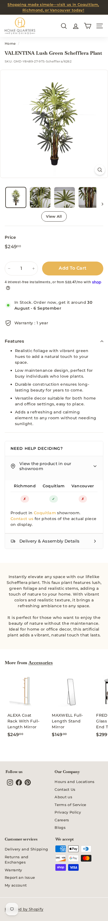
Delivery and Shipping (26, 849)
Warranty (13, 870)
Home (10, 43)
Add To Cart (72, 268)
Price (10, 237)
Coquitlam (54, 485)
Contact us (22, 518)
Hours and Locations (75, 781)
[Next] (99, 203)
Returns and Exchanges (17, 860)
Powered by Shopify (24, 909)
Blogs (60, 827)
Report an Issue (20, 877)
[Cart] (87, 26)
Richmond (25, 485)
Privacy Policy (68, 812)
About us (63, 797)
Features (14, 341)
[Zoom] (100, 170)
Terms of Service (70, 804)
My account (16, 885)
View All (54, 216)
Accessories (41, 663)
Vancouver (82, 485)
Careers (62, 820)
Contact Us (65, 789)
